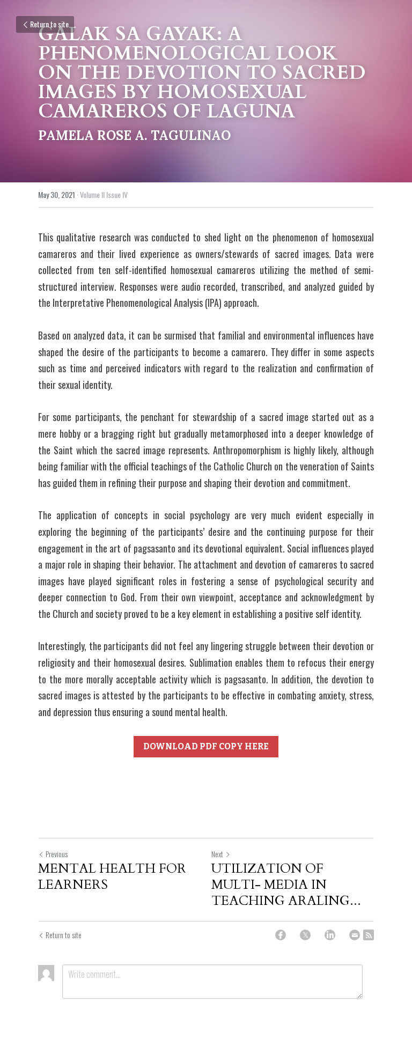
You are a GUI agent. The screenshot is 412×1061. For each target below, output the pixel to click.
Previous (57, 853)
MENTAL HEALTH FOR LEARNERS (112, 877)
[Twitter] (305, 935)
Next (217, 853)
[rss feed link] (368, 935)
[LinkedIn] (330, 935)
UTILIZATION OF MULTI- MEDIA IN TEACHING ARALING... (286, 885)
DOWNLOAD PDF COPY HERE (206, 746)
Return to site (49, 24)
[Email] (354, 935)
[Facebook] (280, 935)
